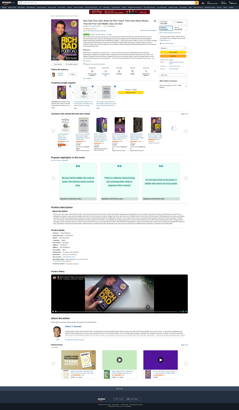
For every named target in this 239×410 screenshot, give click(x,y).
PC (100, 7)
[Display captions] (93, 352)
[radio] (166, 22)
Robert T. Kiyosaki (90, 26)
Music (225, 7)
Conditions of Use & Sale (104, 404)
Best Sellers (21, 7)
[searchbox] (108, 3)
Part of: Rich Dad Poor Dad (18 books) (94, 30)
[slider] (116, 311)
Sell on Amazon (198, 7)
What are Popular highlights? (59, 160)
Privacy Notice (115, 404)
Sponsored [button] (53, 347)
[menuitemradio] (183, 311)
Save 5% (86, 34)
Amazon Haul (12, 7)
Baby (190, 7)
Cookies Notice (124, 404)
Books (52, 16)
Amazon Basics (41, 7)
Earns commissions (80, 277)
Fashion (69, 7)
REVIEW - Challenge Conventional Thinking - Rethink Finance (75, 279)
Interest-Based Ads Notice (136, 404)
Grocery (219, 7)
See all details (87, 78)
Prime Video (61, 7)
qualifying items (100, 34)
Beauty (124, 7)
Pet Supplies (183, 7)
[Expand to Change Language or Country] (204, 3)
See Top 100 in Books (81, 259)
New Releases (31, 7)
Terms (110, 34)
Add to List (164, 75)
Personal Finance (74, 16)
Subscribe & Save (210, 7)
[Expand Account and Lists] (218, 3)
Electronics (106, 7)
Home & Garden (78, 7)
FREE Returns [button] (164, 40)
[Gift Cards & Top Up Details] (97, 7)
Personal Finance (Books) (63, 261)
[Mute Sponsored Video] (93, 367)
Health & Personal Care (135, 7)
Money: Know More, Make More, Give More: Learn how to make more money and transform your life (82, 372)
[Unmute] (186, 311)
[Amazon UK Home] (101, 400)
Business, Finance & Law (62, 16)
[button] (4, 7)
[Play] (52, 311)
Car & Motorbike (162, 7)
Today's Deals (52, 7)
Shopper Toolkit (173, 7)
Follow (73, 74)
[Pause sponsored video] (93, 364)
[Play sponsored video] (119, 360)
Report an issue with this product (95, 64)
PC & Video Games (149, 7)
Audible (231, 7)
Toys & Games (116, 7)
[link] (84, 92)
